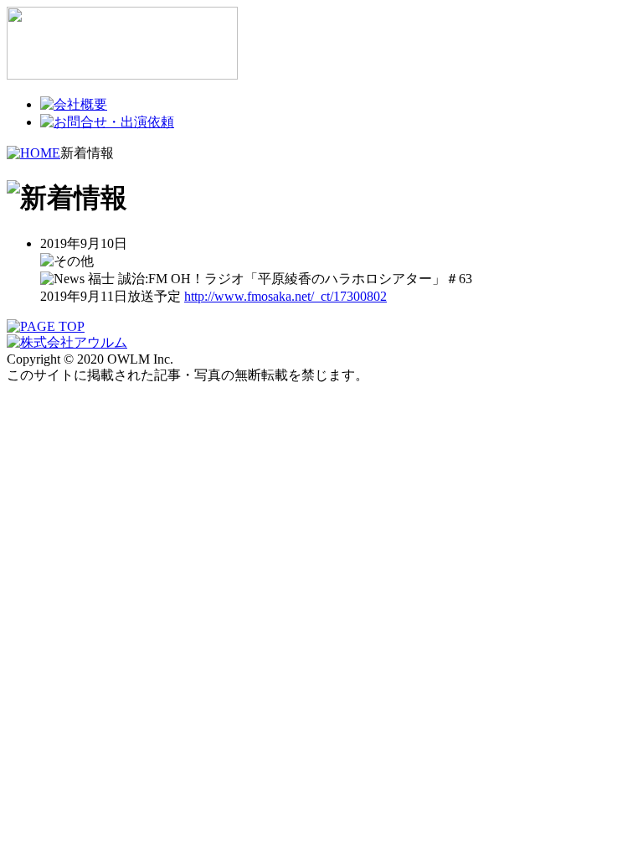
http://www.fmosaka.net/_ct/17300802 (285, 296)
